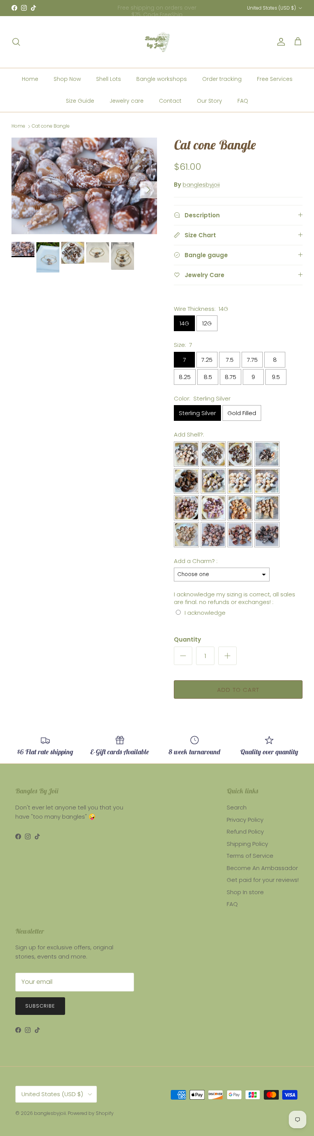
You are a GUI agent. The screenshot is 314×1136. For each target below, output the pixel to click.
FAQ (242, 101)
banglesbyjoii (201, 185)
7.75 (252, 360)
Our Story (209, 101)
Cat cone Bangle (51, 126)
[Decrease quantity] (183, 656)
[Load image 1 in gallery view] (84, 185)
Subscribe (40, 1006)
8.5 (208, 377)
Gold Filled (241, 413)
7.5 (230, 360)
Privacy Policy (245, 820)
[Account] (279, 41)
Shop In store (245, 892)
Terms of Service (250, 856)
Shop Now (67, 79)
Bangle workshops (161, 79)
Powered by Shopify (91, 1113)
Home (30, 79)
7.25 (207, 360)
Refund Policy (245, 831)
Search (237, 807)
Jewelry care (127, 101)
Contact (170, 101)
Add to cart (238, 690)
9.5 (276, 377)
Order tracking (222, 79)
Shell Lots (108, 79)
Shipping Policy (247, 844)
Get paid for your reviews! (263, 880)
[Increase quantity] (227, 656)
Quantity (187, 639)
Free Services (275, 79)
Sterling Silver (197, 413)
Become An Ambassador (262, 868)
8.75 (230, 377)
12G (207, 323)
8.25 (185, 377)
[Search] (16, 41)
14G (184, 323)
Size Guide (80, 101)
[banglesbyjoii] (157, 42)
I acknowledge (205, 613)
